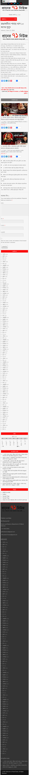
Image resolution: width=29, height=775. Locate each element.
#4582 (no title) (6, 492)
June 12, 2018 (10, 30)
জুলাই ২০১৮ (5, 419)
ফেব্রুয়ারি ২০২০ (6, 384)
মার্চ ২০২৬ (4, 263)
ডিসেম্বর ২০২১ (5, 343)
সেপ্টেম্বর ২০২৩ (6, 306)
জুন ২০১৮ (4, 421)
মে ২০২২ (4, 334)
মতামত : (2, 203)
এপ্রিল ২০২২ (5, 336)
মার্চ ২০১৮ (4, 427)
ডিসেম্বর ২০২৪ (5, 287)
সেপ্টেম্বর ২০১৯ (6, 393)
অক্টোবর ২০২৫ (5, 272)
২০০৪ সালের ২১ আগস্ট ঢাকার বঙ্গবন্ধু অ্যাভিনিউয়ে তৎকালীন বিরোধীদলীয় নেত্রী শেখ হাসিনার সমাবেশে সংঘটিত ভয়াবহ (12, 151)
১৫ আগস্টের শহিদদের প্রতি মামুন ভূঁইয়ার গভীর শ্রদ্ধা (13, 167)
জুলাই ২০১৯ (5, 397)
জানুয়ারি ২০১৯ (5, 408)
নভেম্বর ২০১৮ (5, 412)
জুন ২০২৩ (4, 312)
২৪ (25, 443)
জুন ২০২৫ (4, 278)
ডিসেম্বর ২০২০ (5, 365)
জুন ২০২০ (4, 377)
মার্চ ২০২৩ (4, 315)
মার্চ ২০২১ (4, 360)
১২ (6, 442)
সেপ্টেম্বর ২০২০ (6, 371)
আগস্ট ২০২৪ (5, 295)
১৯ (6, 443)
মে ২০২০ (4, 378)
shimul (3, 30)
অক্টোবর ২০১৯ (5, 391)
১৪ (13, 442)
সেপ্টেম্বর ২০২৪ (6, 293)
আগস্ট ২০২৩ (5, 308)
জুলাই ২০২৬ (5, 256)
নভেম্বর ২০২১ (5, 345)
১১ (2, 442)
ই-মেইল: (2, 225)
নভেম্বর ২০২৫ (5, 271)
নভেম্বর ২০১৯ (5, 390)
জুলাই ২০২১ (5, 352)
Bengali (7, 1)
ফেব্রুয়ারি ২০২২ (6, 339)
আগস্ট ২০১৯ (5, 395)
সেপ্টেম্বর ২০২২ (6, 326)
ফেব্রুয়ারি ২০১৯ (6, 406)
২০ (10, 443)
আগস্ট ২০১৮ (5, 417)
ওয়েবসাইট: (3, 232)
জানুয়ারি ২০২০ (5, 386)
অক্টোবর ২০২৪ (5, 291)
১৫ (17, 442)
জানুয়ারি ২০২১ (5, 364)
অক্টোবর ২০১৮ (5, 414)
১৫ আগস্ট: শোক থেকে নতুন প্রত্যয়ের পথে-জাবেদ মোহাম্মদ (14, 165)
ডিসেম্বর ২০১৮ (5, 410)
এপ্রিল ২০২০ (5, 380)
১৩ (10, 442)
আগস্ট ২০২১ (5, 351)
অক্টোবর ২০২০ (5, 369)
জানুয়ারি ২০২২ (5, 341)
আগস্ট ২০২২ (5, 328)
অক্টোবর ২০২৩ (5, 304)
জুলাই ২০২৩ (5, 310)
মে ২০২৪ (4, 300)
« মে (3, 446)
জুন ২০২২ (4, 332)
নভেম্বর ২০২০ (5, 367)
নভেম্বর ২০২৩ (5, 302)
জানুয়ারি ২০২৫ (5, 285)
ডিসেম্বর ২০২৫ (5, 269)
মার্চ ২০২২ (4, 338)
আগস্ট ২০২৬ (5, 254)
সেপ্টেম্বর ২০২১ (6, 349)
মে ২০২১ (4, 356)
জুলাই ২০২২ (5, 330)
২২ (17, 443)
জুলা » (18, 446)
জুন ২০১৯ (4, 399)
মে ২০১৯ (4, 401)
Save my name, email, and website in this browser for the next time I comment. (14, 241)
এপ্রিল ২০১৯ (5, 403)
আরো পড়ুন (3, 124)
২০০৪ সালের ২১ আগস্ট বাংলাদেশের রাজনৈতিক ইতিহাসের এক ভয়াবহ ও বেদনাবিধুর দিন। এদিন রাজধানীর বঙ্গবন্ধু (14, 122)
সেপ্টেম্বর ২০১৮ (6, 416)
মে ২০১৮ (4, 423)
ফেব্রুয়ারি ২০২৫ (6, 284)
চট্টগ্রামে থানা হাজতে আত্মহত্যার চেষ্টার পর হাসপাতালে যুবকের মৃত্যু (15, 499)
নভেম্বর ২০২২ (5, 323)
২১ (13, 443)
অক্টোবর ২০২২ (5, 324)
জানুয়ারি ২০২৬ (5, 267)
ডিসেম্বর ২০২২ (5, 321)
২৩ (21, 443)
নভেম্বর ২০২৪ (5, 289)
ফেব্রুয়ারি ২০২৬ (6, 265)
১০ (25, 441)
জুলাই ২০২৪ (5, 297)
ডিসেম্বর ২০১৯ (5, 388)
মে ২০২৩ (4, 313)
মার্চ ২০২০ (4, 382)
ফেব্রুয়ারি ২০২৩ (6, 317)
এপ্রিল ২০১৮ (5, 425)
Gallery (4, 494)
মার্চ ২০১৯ (4, 405)
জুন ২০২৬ (4, 258)
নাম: (1, 218)
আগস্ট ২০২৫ (5, 274)
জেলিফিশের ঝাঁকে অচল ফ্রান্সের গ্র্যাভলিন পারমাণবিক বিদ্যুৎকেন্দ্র (14, 473)
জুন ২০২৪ (4, 298)
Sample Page (6, 496)
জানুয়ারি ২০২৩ (5, 319)
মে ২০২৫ (4, 280)
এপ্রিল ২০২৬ (5, 261)
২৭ (10, 445)
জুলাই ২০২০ (5, 375)
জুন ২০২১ (4, 354)
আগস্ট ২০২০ (5, 373)
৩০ (21, 445)
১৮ (2, 443)
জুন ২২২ (4, 429)
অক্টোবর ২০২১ (5, 347)
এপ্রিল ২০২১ (5, 358)
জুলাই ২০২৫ (5, 276)
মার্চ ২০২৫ (4, 282)
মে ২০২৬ (4, 259)
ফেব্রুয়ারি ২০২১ (6, 362)
